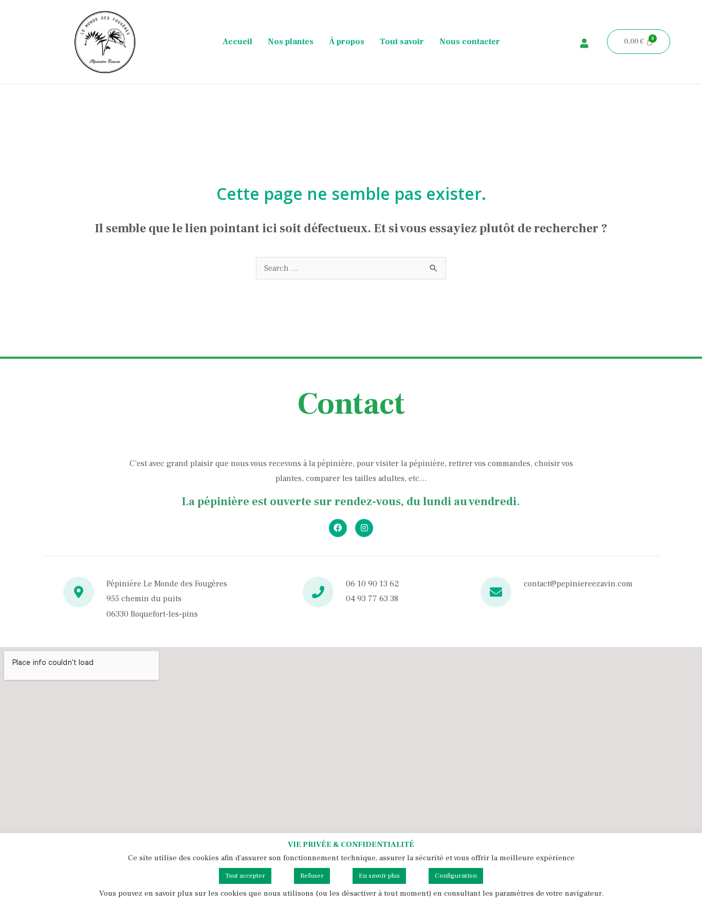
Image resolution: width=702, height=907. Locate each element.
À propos (346, 41)
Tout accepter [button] (245, 876)
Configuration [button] (456, 876)
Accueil (237, 41)
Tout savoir (402, 41)
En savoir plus (379, 876)
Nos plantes (290, 41)
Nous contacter (469, 41)
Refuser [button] (312, 876)
